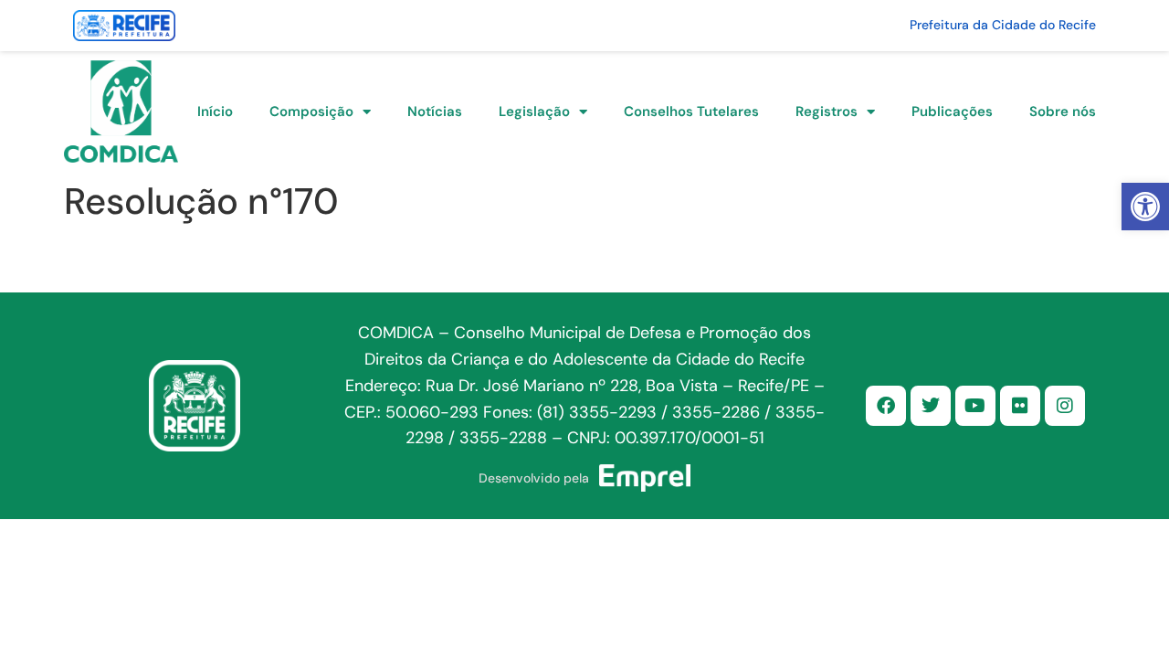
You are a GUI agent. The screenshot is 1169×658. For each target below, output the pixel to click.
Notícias (434, 111)
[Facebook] (886, 406)
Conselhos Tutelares (691, 111)
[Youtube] (975, 406)
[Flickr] (1020, 406)
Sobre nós (1062, 111)
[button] (1145, 206)
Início (215, 111)
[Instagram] (1065, 406)
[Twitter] (931, 406)
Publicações (952, 111)
